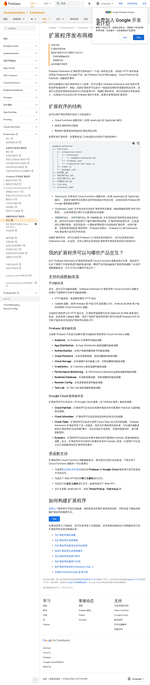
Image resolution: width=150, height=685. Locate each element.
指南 (45, 605)
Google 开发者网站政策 (76, 582)
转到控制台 (132, 3)
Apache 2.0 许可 (134, 579)
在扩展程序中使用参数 (66, 540)
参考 (45, 610)
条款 (45, 679)
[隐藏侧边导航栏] (35, 680)
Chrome (47, 652)
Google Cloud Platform (53, 662)
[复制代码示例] (138, 143)
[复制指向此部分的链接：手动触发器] (66, 283)
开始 (139, 37)
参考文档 (74, 19)
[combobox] (69, 3)
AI (32, 19)
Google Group (121, 615)
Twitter (82, 615)
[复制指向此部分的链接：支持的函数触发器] (82, 277)
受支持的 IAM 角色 (71, 469)
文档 (32, 3)
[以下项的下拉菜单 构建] (50, 18)
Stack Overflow (121, 610)
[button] (17, 46)
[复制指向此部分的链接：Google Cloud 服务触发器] (86, 396)
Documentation (14, 13)
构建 (44, 19)
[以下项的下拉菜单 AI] (36, 18)
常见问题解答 (120, 624)
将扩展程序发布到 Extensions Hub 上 (74, 566)
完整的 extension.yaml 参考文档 (71, 572)
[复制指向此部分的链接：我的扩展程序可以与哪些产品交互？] (127, 253)
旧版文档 (118, 629)
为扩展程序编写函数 (65, 535)
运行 (58, 19)
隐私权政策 (55, 679)
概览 (6, 19)
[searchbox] (20, 28)
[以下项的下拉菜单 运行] (63, 18)
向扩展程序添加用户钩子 (67, 556)
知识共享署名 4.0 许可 (88, 579)
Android (47, 648)
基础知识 (17, 19)
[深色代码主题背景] (133, 143)
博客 (121, 3)
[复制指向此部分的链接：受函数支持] (71, 454)
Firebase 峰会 (85, 610)
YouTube (82, 619)
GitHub (46, 624)
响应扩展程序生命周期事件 (69, 550)
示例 (85, 19)
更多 (46, 3)
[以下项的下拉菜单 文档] (37, 3)
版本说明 (118, 619)
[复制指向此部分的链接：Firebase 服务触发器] (79, 328)
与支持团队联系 (121, 605)
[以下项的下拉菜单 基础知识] (24, 18)
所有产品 (47, 666)
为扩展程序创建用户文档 (67, 561)
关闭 (125, 37)
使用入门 (53, 508)
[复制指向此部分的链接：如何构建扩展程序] (89, 501)
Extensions (37, 13)
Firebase (52, 27)
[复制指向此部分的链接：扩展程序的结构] (84, 107)
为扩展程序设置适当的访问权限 (71, 545)
